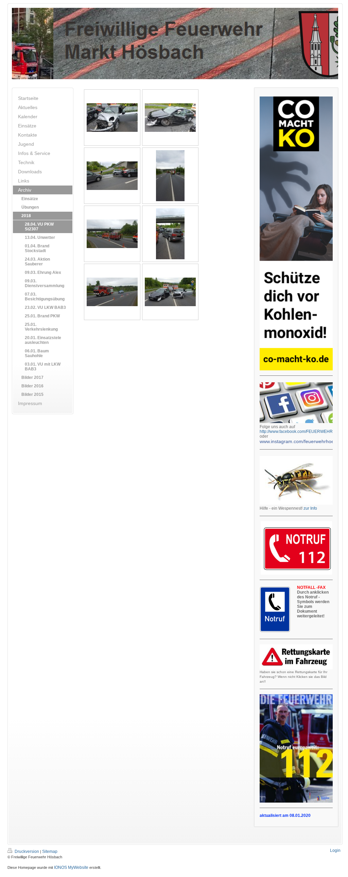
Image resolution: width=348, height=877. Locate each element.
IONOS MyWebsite (71, 867)
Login (335, 850)
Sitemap (49, 851)
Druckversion (27, 851)
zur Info (310, 508)
